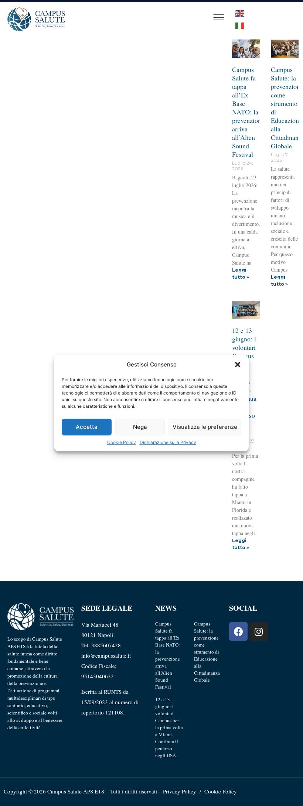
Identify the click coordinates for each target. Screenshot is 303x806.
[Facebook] (238, 631)
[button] (237, 364)
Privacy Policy (179, 791)
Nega (140, 426)
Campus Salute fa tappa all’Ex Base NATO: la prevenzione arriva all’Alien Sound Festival (248, 112)
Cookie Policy (121, 442)
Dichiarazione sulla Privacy (168, 442)
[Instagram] (258, 631)
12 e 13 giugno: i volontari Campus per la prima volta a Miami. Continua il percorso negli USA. (169, 727)
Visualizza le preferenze (205, 426)
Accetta (87, 426)
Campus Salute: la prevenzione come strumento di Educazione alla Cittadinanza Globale (207, 651)
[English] (240, 12)
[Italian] (240, 24)
